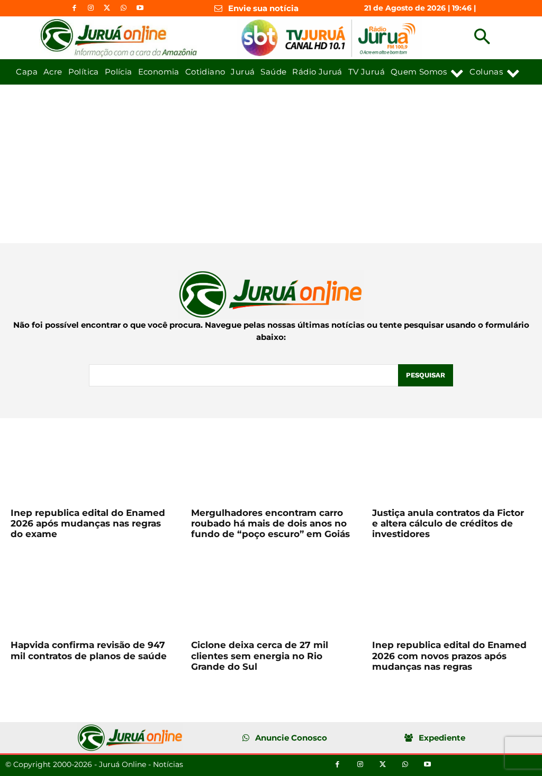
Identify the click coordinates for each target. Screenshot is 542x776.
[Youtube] (140, 8)
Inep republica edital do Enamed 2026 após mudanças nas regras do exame (88, 523)
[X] (107, 8)
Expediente (442, 738)
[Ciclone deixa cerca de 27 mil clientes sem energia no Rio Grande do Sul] (270, 593)
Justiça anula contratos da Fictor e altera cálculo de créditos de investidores (448, 523)
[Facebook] (74, 8)
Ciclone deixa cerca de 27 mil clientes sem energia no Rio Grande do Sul (259, 656)
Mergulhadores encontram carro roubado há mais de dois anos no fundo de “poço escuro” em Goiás (270, 523)
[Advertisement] (271, 164)
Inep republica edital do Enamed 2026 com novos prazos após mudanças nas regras (449, 656)
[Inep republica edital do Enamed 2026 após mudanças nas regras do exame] (90, 461)
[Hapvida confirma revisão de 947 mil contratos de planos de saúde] (90, 593)
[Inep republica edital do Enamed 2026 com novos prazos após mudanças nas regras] (451, 593)
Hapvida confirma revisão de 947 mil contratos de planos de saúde (89, 650)
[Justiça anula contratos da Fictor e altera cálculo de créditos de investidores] (451, 461)
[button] (482, 38)
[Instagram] (91, 8)
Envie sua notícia (263, 8)
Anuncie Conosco (291, 738)
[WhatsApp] (123, 8)
